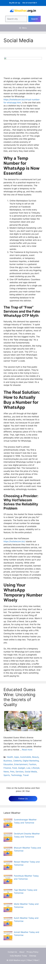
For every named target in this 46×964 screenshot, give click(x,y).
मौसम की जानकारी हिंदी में (29, 3)
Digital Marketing (31, 761)
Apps (16, 757)
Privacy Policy (32, 952)
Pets (12, 771)
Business (8, 761)
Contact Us (12, 952)
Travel (26, 775)
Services (20, 771)
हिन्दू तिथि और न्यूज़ (14, 3)
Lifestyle (35, 768)
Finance (7, 768)
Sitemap (32, 956)
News (6, 771)
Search (34, 19)
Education (8, 764)
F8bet (29, 960)
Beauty (35, 757)
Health (10, 757)
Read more (27, 749)
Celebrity (17, 761)
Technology (16, 775)
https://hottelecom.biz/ (14, 541)
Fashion (32, 764)
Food (14, 768)
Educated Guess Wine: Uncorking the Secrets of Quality (19, 697)
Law (28, 768)
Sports (7, 775)
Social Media (31, 771)
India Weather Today (18, 956)
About (21, 952)
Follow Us (23, 798)
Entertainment (21, 764)
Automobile (25, 757)
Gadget (21, 768)
